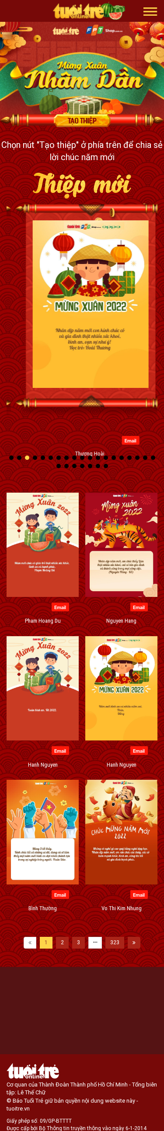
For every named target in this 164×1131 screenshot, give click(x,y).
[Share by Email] (121, 440)
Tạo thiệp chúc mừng (82, 120)
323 (114, 942)
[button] (150, 11)
